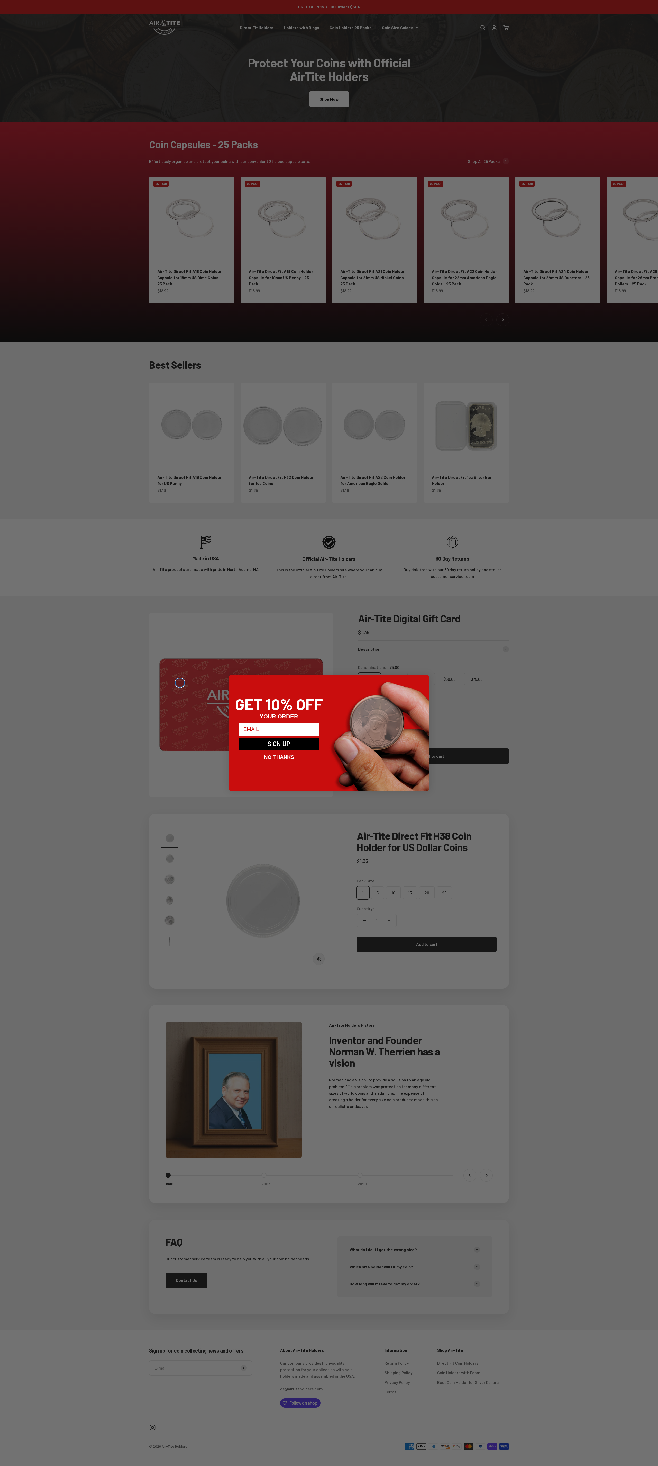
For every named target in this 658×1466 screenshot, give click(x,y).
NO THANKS (279, 757)
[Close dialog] (180, 682)
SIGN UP (279, 743)
